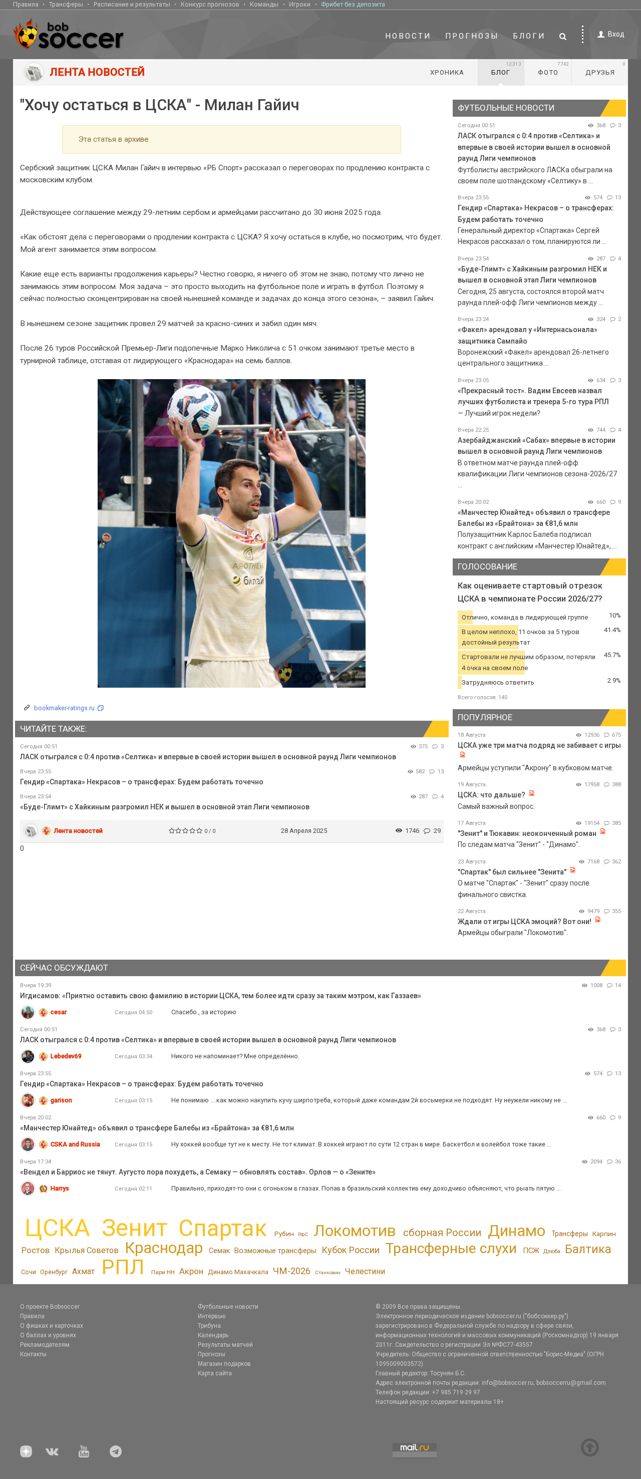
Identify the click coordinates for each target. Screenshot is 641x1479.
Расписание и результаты (132, 4)
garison (61, 1100)
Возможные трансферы (275, 1250)
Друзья (605, 68)
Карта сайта (215, 1373)
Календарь (213, 1335)
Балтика (588, 1249)
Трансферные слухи (451, 1248)
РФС (303, 1234)
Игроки (299, 4)
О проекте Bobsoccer (50, 1306)
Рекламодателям (45, 1344)
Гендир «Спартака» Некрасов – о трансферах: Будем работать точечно (141, 782)
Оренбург (54, 1272)
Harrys (60, 1188)
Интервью (211, 1316)
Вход (616, 34)
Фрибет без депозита (353, 4)
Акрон (191, 1271)
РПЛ (123, 1267)
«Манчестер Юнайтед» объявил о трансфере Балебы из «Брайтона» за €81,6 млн (157, 1128)
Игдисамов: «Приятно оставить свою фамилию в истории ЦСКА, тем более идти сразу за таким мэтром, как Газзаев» (220, 996)
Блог (506, 68)
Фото (553, 68)
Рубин (284, 1234)
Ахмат (83, 1271)
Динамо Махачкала (238, 1272)
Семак (219, 1251)
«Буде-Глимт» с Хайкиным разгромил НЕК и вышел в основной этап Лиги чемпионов (164, 807)
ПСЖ (531, 1250)
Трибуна (209, 1325)
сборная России (442, 1233)
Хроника (447, 72)
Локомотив (354, 1230)
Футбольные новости (228, 1306)
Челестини (365, 1271)
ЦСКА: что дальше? (491, 795)
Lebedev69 (66, 1056)
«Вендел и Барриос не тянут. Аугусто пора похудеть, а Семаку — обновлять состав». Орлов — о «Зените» (198, 1172)
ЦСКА (57, 1228)
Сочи (28, 1272)
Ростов (36, 1250)
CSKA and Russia (75, 1144)
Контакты (33, 1354)
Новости (408, 36)
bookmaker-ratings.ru (64, 708)
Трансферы (66, 4)
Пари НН (163, 1272)
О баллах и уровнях (48, 1335)
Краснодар (164, 1248)
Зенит (135, 1228)
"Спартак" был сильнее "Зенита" (512, 872)
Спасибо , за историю (203, 1012)
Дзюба (551, 1251)
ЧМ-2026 (291, 1271)
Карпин (604, 1234)
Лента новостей (78, 830)
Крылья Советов (87, 1250)
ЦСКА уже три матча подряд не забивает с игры (539, 745)
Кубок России (351, 1250)
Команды (264, 4)
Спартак (222, 1228)
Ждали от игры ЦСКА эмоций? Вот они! (524, 922)
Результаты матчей (225, 1344)
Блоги (529, 36)
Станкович (328, 1272)
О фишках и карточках (51, 1325)
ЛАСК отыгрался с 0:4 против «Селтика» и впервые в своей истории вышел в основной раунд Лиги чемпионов (208, 757)
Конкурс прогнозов (210, 4)
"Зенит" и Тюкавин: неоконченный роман (527, 833)
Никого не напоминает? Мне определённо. (235, 1056)
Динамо (516, 1231)
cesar (59, 1012)
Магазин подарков (224, 1363)
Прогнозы (472, 36)
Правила (26, 4)
